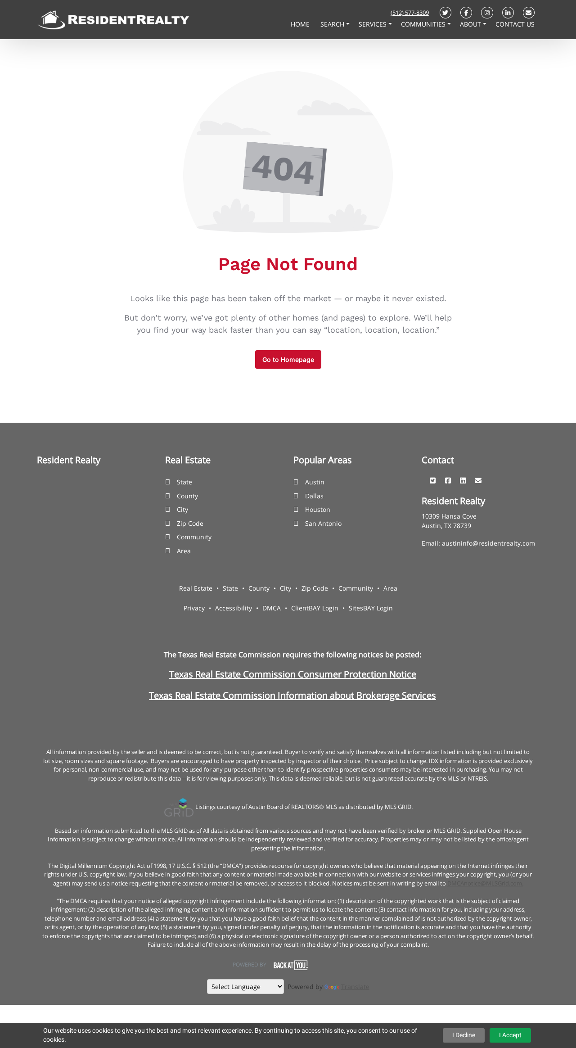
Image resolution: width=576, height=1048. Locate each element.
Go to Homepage (288, 359)
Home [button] (301, 24)
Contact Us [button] (515, 24)
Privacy (194, 608)
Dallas (314, 496)
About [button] (471, 24)
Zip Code (190, 523)
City (182, 509)
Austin (314, 482)
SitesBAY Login (371, 608)
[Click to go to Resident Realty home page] (113, 19)
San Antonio (323, 523)
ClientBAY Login (314, 608)
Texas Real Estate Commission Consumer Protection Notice (292, 674)
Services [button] (373, 24)
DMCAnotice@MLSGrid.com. (485, 883)
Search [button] (333, 24)
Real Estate (195, 588)
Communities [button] (424, 24)
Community (194, 537)
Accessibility (233, 608)
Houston (317, 509)
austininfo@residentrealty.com (488, 543)
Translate (355, 986)
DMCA (271, 608)
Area (184, 551)
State (184, 482)
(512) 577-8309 (410, 13)
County (187, 496)
